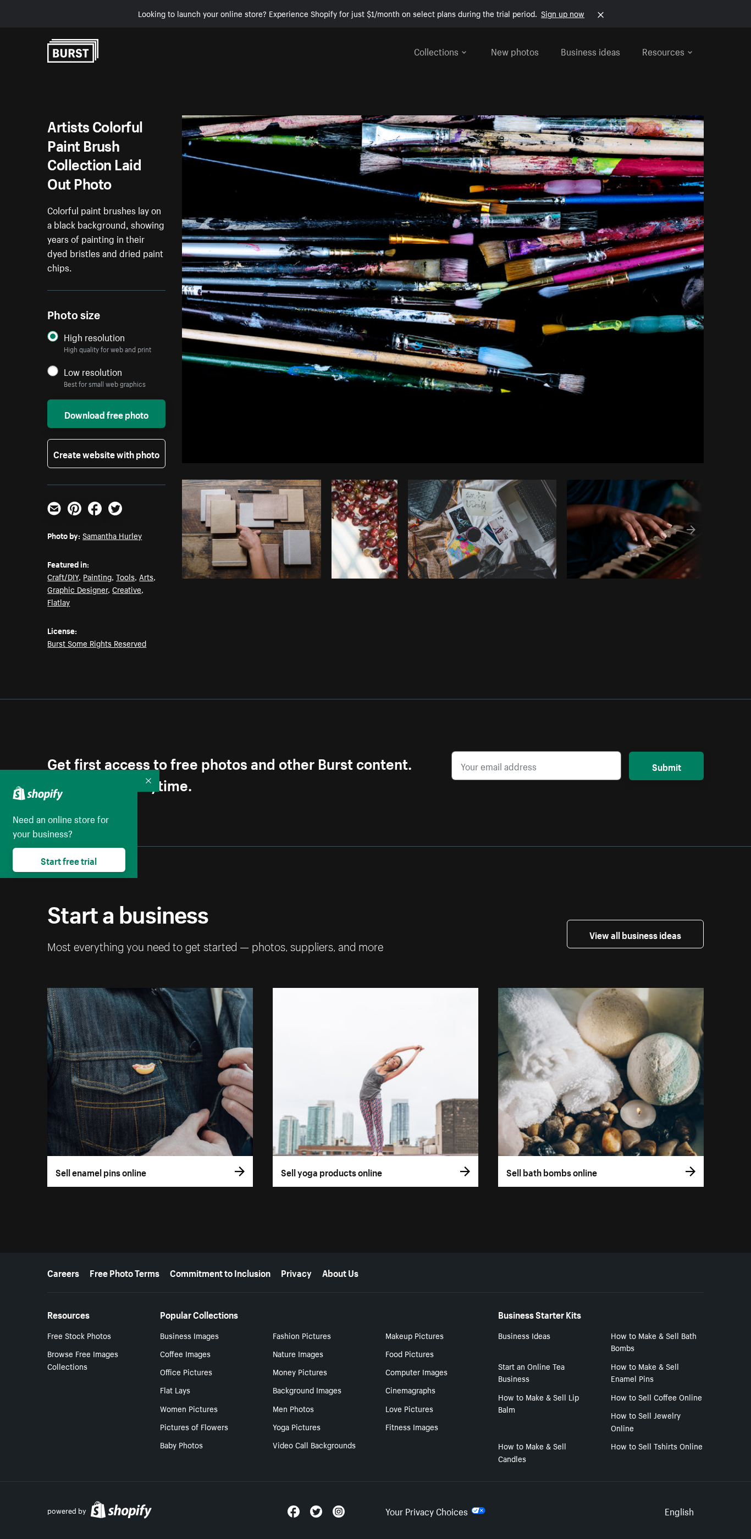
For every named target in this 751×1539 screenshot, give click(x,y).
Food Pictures (409, 1353)
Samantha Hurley (112, 535)
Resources (663, 50)
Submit (666, 766)
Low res (288, 567)
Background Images (307, 1390)
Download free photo (106, 414)
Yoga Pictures (297, 1426)
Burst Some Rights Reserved (96, 643)
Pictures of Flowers (194, 1426)
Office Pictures (186, 1371)
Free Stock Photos (79, 1335)
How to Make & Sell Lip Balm (538, 1403)
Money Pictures (300, 1371)
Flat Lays (175, 1390)
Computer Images (416, 1371)
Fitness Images (411, 1426)
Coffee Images (185, 1353)
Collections (436, 50)
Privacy (296, 1272)
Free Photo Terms (124, 1272)
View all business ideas (635, 934)
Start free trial (69, 860)
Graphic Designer (77, 589)
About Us (340, 1272)
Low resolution (93, 371)
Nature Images (298, 1353)
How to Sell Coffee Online (656, 1397)
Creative (126, 589)
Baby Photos (181, 1444)
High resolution (94, 337)
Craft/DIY (63, 576)
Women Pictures (189, 1408)
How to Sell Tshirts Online (657, 1446)
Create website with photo (106, 453)
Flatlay (58, 602)
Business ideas (590, 50)
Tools (125, 576)
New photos (515, 50)
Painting (97, 576)
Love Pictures (409, 1408)
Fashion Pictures (302, 1335)
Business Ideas (524, 1335)
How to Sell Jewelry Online (646, 1421)
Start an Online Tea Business (531, 1372)
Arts (146, 576)
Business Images (189, 1335)
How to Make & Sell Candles (532, 1452)
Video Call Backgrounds (314, 1444)
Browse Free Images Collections (82, 1359)
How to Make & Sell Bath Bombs (654, 1341)
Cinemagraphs (410, 1390)
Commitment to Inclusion (220, 1272)
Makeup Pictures (414, 1335)
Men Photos (293, 1408)
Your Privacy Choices (426, 1510)
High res (246, 567)
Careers (63, 1272)
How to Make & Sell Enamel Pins (645, 1372)
